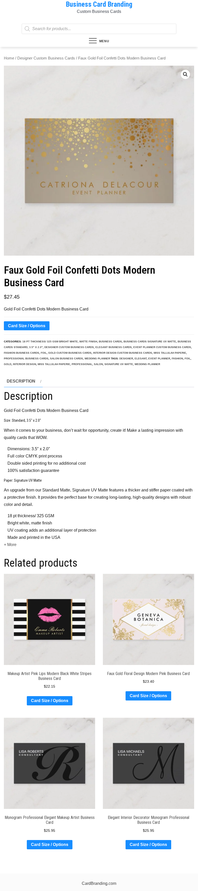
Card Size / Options (26, 326)
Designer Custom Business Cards (46, 58)
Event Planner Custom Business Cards (162, 347)
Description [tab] (21, 381)
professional (82, 364)
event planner (159, 358)
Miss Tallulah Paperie (170, 352)
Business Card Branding (99, 4)
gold (7, 364)
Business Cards (110, 341)
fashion (177, 358)
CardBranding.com (99, 883)
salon (98, 364)
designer (126, 358)
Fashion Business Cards (21, 352)
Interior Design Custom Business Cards (122, 352)
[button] (185, 74)
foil (44, 352)
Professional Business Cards (26, 358)
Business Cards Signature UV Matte (149, 341)
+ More (10, 544)
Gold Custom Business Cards (70, 352)
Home (9, 58)
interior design (24, 364)
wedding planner (97, 358)
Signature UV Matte (118, 364)
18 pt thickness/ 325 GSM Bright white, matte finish (59, 341)
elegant (141, 358)
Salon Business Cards (66, 358)
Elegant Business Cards (113, 347)
